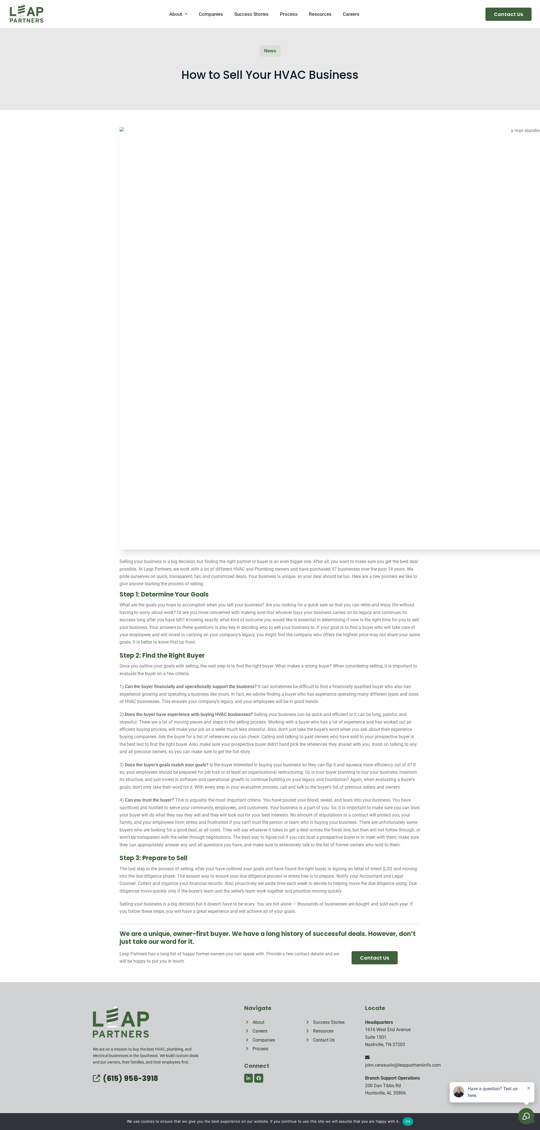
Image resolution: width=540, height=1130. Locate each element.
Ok (407, 1121)
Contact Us (508, 14)
